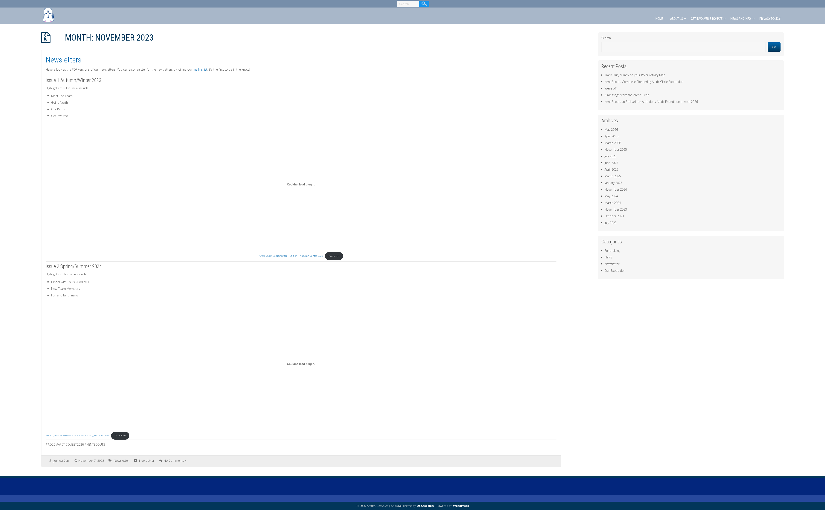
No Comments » (174, 460)
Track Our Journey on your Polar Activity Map (635, 75)
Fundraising (612, 251)
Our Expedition (615, 271)
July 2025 (611, 156)
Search (606, 38)
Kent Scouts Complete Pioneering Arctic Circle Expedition (644, 82)
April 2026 (611, 136)
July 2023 (611, 223)
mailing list (200, 69)
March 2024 (613, 203)
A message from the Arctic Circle (627, 95)
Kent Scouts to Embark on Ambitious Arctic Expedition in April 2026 (651, 102)
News (608, 257)
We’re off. (611, 88)
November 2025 (616, 149)
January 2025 (613, 183)
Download (333, 256)
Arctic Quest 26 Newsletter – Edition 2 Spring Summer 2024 (77, 435)
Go (774, 47)
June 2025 (611, 163)
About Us (676, 19)
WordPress (461, 506)
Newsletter (121, 460)
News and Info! (741, 19)
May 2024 (611, 196)
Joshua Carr (61, 460)
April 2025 (611, 169)
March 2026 (613, 143)
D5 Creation (425, 506)
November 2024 (616, 189)
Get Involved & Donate (707, 19)
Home (659, 19)
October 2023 (614, 216)
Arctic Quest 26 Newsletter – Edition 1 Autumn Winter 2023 (291, 256)
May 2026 (611, 130)
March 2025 (613, 176)
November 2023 (616, 209)
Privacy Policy (769, 19)
